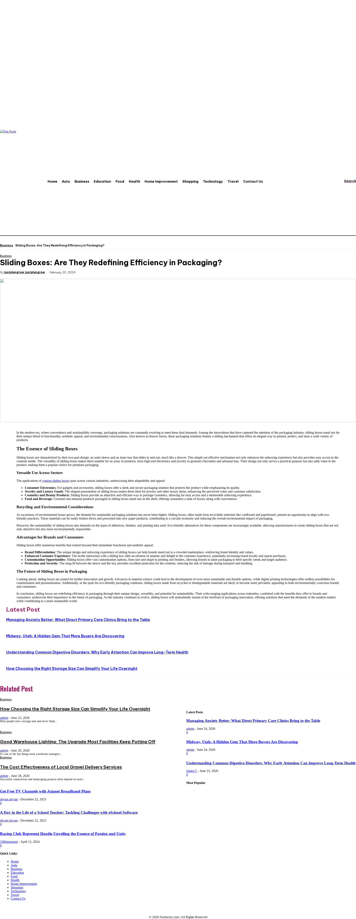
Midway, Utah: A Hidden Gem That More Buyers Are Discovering (65, 636)
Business (6, 245)
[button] (346, 181)
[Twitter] (102, 272)
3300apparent (9, 841)
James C (191, 771)
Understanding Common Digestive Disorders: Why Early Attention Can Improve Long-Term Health (97, 652)
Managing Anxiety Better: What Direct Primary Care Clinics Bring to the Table (78, 619)
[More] (147, 272)
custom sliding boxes (55, 480)
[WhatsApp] (132, 272)
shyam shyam (9, 799)
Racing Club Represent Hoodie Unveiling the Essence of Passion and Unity (63, 833)
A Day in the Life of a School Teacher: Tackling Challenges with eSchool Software (69, 812)
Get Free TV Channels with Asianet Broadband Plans (45, 791)
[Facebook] (87, 272)
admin (190, 728)
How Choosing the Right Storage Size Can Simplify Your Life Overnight (71, 668)
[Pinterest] (117, 272)
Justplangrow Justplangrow (24, 272)
